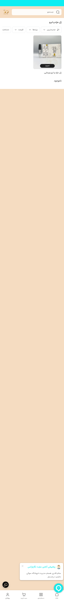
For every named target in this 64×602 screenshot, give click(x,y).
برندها (35, 29)
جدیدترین (51, 29)
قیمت (20, 29)
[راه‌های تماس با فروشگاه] (5, 585)
